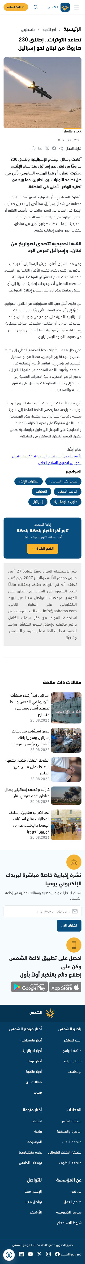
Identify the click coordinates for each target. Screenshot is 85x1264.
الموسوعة (34, 1142)
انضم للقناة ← (43, 548)
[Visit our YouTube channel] (32, 1254)
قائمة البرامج (72, 1051)
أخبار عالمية (34, 1071)
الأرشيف (36, 1212)
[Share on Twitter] (48, 148)
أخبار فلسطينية (31, 1040)
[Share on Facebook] (55, 148)
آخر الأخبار (49, 29)
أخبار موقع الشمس (25, 1029)
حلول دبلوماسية (65, 502)
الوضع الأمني (67, 491)
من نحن (76, 1191)
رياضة (38, 1131)
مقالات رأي (34, 1082)
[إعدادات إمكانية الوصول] (9, 1255)
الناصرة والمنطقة (69, 1131)
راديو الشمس (69, 1029)
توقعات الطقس (30, 1163)
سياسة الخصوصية (68, 1212)
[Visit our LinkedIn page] (23, 1254)
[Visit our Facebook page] (57, 1254)
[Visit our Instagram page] (50, 1254)
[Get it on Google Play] (29, 987)
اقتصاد (37, 1121)
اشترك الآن (69, 925)
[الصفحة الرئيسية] (58, 7)
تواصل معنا (34, 1202)
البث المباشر (14, 7)
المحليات (74, 1110)
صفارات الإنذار (28, 481)
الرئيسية (72, 29)
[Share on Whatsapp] (35, 148)
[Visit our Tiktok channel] (14, 1254)
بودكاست (74, 1071)
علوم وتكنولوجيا (30, 1152)
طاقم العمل (72, 1202)
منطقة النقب (71, 1142)
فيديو (38, 1092)
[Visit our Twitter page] (41, 1254)
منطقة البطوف (70, 1163)
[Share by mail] (41, 148)
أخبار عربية (35, 1061)
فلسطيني (28, 29)
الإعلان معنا (33, 1191)
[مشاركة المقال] (62, 149)
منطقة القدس (71, 1121)
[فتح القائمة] (76, 7)
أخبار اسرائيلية (32, 1051)
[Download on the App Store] (65, 987)
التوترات (41, 491)
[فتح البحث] (35, 7)
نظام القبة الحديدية (63, 481)
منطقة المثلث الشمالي (64, 1152)
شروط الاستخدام (69, 1223)
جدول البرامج (72, 1061)
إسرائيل (38, 502)
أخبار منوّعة (32, 1110)
